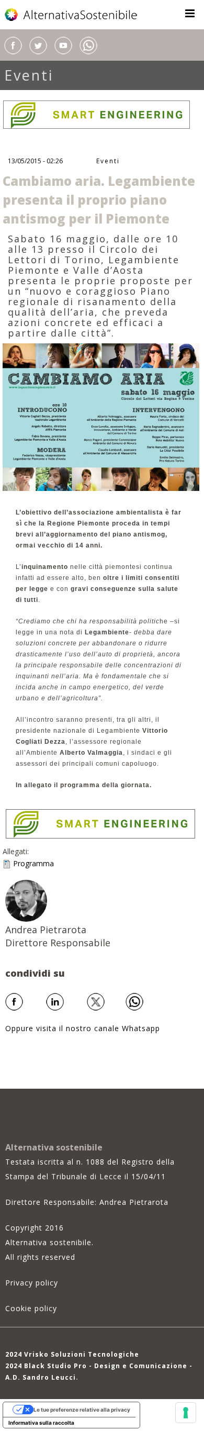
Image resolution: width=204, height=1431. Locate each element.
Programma (33, 863)
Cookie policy (31, 1308)
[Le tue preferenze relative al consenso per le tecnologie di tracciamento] (186, 1413)
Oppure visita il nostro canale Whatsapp (82, 1028)
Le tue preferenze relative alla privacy (81, 1409)
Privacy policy (31, 1283)
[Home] (71, 14)
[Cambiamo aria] (101, 416)
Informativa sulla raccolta (41, 1422)
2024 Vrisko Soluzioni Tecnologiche (72, 1354)
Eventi (28, 75)
